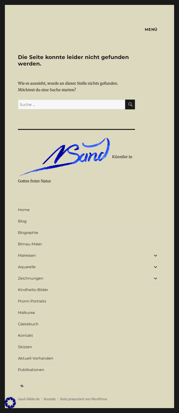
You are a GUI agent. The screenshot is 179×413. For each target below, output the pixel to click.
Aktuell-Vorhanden (35, 358)
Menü (151, 29)
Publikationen (31, 370)
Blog (22, 221)
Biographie (28, 232)
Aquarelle (27, 267)
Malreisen (27, 255)
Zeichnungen (30, 278)
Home (24, 210)
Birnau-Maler (30, 244)
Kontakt (25, 335)
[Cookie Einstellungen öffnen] (10, 407)
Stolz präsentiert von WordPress (83, 399)
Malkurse (26, 312)
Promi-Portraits (32, 301)
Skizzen (25, 347)
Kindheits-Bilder (33, 290)
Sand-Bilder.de (29, 399)
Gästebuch (28, 324)
